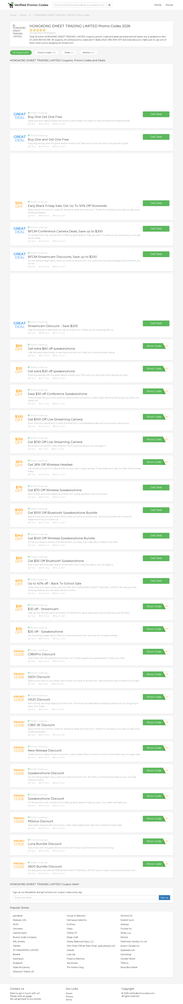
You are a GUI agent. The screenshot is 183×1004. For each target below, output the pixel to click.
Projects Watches (75, 958)
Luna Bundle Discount (45, 844)
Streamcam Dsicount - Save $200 (53, 326)
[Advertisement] (91, 88)
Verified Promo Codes (31, 5)
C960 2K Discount (41, 725)
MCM (15, 924)
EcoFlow (71, 924)
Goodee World (128, 958)
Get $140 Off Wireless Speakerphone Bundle (61, 538)
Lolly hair (71, 954)
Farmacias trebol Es (76, 920)
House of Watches (76, 915)
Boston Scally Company (25, 937)
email (28, 996)
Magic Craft (72, 937)
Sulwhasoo (18, 958)
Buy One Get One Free (45, 117)
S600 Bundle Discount (45, 866)
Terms (69, 999)
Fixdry (70, 928)
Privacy (69, 996)
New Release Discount (45, 750)
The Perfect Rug (75, 967)
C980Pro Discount (41, 654)
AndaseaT (18, 963)
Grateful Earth (20, 933)
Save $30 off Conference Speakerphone (57, 394)
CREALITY (72, 933)
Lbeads (70, 950)
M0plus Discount (40, 821)
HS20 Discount (39, 699)
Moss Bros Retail (129, 967)
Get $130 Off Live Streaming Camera (55, 442)
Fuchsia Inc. (126, 928)
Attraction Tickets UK (23, 971)
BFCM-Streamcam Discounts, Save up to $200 (62, 257)
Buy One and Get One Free (48, 139)
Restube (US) (19, 920)
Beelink (16, 954)
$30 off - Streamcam (43, 609)
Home (157, 5)
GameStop (126, 954)
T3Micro (124, 963)
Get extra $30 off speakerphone (51, 371)
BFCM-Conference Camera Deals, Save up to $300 (65, 231)
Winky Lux (126, 933)
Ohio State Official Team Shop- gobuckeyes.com (91, 946)
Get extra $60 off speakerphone (51, 348)
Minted (124, 937)
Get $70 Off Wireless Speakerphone (55, 490)
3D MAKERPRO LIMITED (26, 950)
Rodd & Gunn (127, 920)
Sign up (164, 897)
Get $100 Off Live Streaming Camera (55, 419)
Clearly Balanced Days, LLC (80, 941)
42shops (125, 924)
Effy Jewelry (19, 941)
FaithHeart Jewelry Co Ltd (134, 941)
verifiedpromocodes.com (141, 993)
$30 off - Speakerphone (45, 631)
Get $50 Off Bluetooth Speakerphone (56, 561)
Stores (169, 5)
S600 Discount (39, 677)
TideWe (16, 946)
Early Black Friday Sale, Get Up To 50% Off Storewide (67, 206)
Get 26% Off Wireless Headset (50, 464)
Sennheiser (72, 963)
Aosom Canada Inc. (130, 946)
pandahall (17, 915)
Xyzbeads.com (128, 950)
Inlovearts (18, 928)
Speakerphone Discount (46, 773)
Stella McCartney (21, 967)
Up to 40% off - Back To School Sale (54, 583)
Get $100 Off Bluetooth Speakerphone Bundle (62, 512)
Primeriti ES (126, 915)
